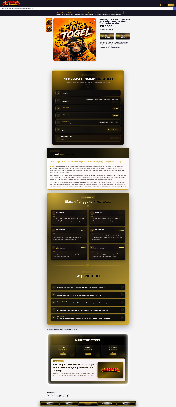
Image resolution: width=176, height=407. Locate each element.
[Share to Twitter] (48, 395)
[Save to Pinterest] (60, 395)
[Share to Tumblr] (67, 395)
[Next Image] (95, 39)
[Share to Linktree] (56, 395)
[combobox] (86, 8)
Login (163, 5)
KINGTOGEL (53, 166)
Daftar (171, 5)
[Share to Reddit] (63, 395)
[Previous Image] (54, 39)
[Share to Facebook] (52, 395)
